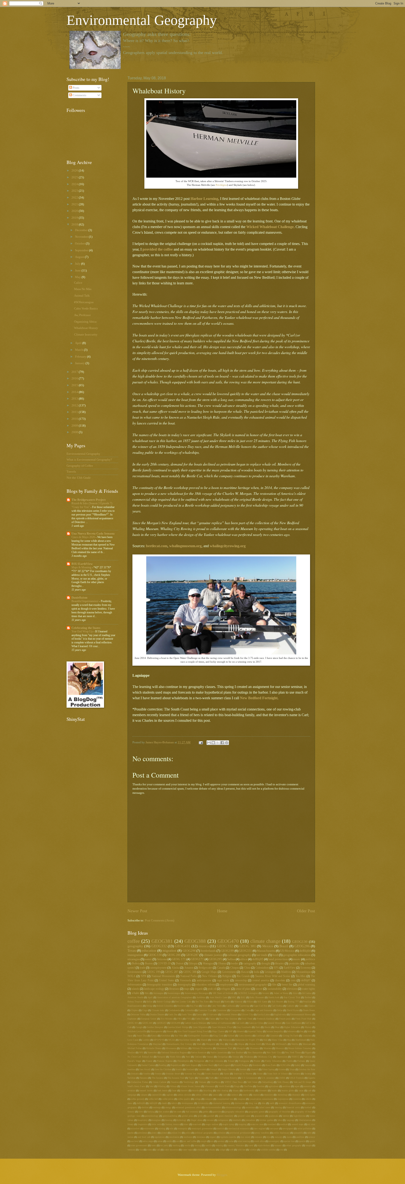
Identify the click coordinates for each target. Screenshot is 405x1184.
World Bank (224, 1086)
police (188, 1132)
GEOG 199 (153, 972)
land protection (278, 959)
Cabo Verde (216, 1005)
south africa (259, 1141)
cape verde (223, 980)
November (82, 236)
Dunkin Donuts (157, 1014)
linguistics (143, 1124)
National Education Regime (174, 1052)
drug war (253, 1103)
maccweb (197, 1124)
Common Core (205, 1010)
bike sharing (222, 1090)
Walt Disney (283, 1082)
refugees (225, 988)
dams (130, 1103)
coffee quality (184, 1099)
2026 (75, 170)
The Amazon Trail (176, 1078)
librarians (174, 988)
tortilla (208, 1145)
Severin (243, 1069)
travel (250, 1145)
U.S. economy (268, 1078)
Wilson (173, 1086)
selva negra (148, 1141)
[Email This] (208, 742)
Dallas (280, 1010)
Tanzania (144, 1078)
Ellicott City (247, 1014)
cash (225, 1094)
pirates (164, 1132)
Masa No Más (82, 289)
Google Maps (209, 972)
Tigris (191, 1078)
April (150, 997)
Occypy (235, 1056)
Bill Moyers (277, 1001)
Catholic (291, 1005)
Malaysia (227, 1040)
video (149, 1149)
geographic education (297, 955)
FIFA (179, 1018)
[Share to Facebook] (222, 742)
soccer (258, 988)
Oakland (198, 1056)
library (131, 1124)
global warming (306, 984)
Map (289, 1040)
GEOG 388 (189, 972)
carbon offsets (201, 1094)
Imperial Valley (255, 1031)
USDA (282, 1078)
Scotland (190, 1069)
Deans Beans (309, 1010)
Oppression (282, 1056)
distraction (240, 1103)
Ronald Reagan (241, 1065)
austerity (308, 1086)
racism (131, 1137)
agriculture (273, 1086)
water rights (308, 988)
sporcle (302, 1141)
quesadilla (298, 1132)
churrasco (296, 1094)
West (151, 1086)
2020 (75, 211)
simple (203, 1141)
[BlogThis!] (213, 742)
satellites (300, 1137)
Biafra (227, 1001)
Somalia (135, 1073)
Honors (170, 1031)
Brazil (283, 946)
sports (312, 1141)
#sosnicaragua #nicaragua (196, 993)
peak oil (212, 988)
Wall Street (252, 1082)
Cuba (247, 1010)
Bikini (250, 1001)
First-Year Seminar (228, 1018)
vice (141, 1149)
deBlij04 (305, 950)
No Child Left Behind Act (140, 1056)
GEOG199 (227, 950)
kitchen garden (266, 1120)
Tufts (211, 1078)
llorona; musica (172, 1124)
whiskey (201, 1149)
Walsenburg (267, 1082)
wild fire (241, 1149)
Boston (149, 963)
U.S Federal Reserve (227, 1078)
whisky (212, 1149)
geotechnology (151, 1116)
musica (204, 946)
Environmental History (301, 1014)
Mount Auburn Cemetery (300, 1048)
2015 (75, 385)
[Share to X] (217, 742)
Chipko (134, 1010)
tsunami (278, 1145)
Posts (75, 87)
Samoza (308, 1065)
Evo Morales (167, 1018)
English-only (280, 1014)
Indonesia (291, 1031)
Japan (130, 1035)
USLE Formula (296, 1078)
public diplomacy (281, 1132)
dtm (264, 1103)
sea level (135, 1141)
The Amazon (158, 1078)
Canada (221, 967)
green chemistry (226, 1116)
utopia (309, 1145)
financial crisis (293, 1107)
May (222, 1044)
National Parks (188, 976)
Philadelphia (183, 1061)
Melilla (294, 1044)
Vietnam (202, 1082)
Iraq (302, 1031)
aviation (131, 1090)
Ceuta (301, 1005)
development (187, 1103)
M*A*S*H (159, 1040)
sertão (169, 1141)
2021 (75, 204)
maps (187, 988)
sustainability (274, 988)
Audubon (200, 997)
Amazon (189, 967)
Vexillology (188, 1082)
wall (158, 1149)
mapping (242, 1124)
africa (243, 959)
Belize (149, 1001)
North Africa (175, 1056)
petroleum (142, 1132)
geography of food (302, 1111)
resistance (201, 1137)
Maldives (286, 972)
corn (293, 980)
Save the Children (163, 1069)
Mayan (241, 1044)
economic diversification (290, 1103)
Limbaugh (261, 1035)
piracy (154, 1132)
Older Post (306, 911)
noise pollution (304, 1128)
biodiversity (249, 1090)
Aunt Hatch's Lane (218, 997)
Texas (132, 950)
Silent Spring (268, 1069)
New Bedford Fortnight (259, 698)
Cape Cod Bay (260, 1005)
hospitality (143, 1120)
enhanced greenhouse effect (188, 1107)
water (148, 959)
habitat (286, 1116)
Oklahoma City (265, 1056)
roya (268, 1137)
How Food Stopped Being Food (192, 1031)
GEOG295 (215, 959)
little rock (156, 1124)
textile (187, 1145)
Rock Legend (224, 1065)
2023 (75, 190)
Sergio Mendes (228, 1069)
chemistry (268, 1094)
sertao (160, 1141)
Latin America (245, 1035)
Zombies (260, 1086)
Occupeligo (223, 1056)
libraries (279, 963)
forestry (131, 1111)
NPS (141, 1052)
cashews (234, 1094)
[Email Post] (200, 742)
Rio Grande (243, 976)
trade (142, 967)
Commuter (221, 1010)
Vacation (175, 1082)
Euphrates (132, 1018)
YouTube (248, 1086)
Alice (295, 993)
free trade (177, 1111)
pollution (221, 1132)
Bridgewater (205, 967)
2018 (75, 224)
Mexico (267, 946)
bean (174, 1090)
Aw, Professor (82, 315)
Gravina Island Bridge (178, 1027)
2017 (75, 372)
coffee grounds (137, 1099)
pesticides (294, 963)
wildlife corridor (268, 1149)
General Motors (274, 1023)
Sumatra (296, 1073)
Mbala (268, 1044)
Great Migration (200, 1027)
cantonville (157, 1094)
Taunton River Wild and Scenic (272, 976)
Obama (222, 963)
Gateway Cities (256, 1023)
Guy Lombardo (244, 1027)
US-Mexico (287, 950)
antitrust (286, 1086)
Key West (179, 1035)
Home (222, 911)
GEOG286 (302, 946)
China (247, 967)
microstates (149, 1128)
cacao (301, 1090)
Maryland (157, 1044)
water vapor (187, 1149)
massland (271, 1124)
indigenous (223, 1120)
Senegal (213, 1069)
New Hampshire (255, 1052)
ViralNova (215, 1082)
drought (265, 963)
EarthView (290, 967)
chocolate (280, 980)
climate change (265, 941)
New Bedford (237, 1052)
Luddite (146, 1040)
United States (166, 980)
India (256, 972)
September (82, 250)
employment (227, 984)
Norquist (161, 1056)
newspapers (288, 1128)
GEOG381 (162, 941)
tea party (164, 1145)
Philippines (199, 1061)
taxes (153, 1145)
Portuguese (244, 1061)
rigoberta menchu (228, 1137)
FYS (188, 1018)
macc (186, 1124)
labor (280, 1120)
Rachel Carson (148, 1065)
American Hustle (135, 997)
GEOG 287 (171, 972)
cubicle (308, 1099)
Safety (297, 1065)
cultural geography (239, 955)
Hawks (267, 1027)
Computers (236, 1010)
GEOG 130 (155, 955)
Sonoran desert (173, 1073)
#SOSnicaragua (84, 302)
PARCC (295, 1056)
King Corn (218, 1035)
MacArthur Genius (187, 1040)
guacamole (260, 1116)
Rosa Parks (271, 1065)
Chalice (311, 1005)
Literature (274, 1035)
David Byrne (293, 1010)
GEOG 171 (179, 959)
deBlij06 (141, 1103)
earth (272, 1103)
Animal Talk (82, 295)
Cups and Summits (263, 1010)
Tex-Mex (301, 976)
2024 (75, 184)
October (80, 243)
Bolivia (136, 963)
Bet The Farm (202, 1001)
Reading (163, 1065)
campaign (132, 1094)
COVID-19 (164, 963)
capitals (169, 1094)
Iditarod (240, 1031)
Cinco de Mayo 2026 (83, 537)
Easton (199, 1014)
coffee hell (153, 1099)
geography (135, 946)
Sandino (131, 1069)
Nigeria (308, 1052)
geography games (256, 1111)
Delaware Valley (138, 1014)
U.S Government (249, 1078)
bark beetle (162, 1090)
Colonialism (262, 967)
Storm (260, 1073)
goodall (210, 1116)
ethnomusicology (233, 1107)
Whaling (162, 1086)
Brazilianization (135, 1005)
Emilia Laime (263, 1014)
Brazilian (307, 1001)
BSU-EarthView (82, 563)
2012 (75, 405)
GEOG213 (162, 1023)
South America (212, 1073)
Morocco (280, 1048)
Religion (227, 976)
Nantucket (152, 1052)
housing (168, 1120)
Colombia (189, 1010)
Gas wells (240, 1023)
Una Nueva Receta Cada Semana (93, 533)
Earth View (187, 1014)
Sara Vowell (144, 1069)
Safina (231, 959)
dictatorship (203, 1103)
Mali (265, 1040)
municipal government (202, 1128)
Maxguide (210, 1044)
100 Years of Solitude (223, 993)
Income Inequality (274, 1031)
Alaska (175, 967)
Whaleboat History (86, 328)
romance (258, 1137)
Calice (78, 282)
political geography (204, 1132)
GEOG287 (192, 955)
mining (161, 1128)
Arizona (162, 959)
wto (281, 1149)
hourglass (156, 1120)
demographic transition (159, 984)
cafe (309, 1090)
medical (283, 1124)
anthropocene (204, 980)
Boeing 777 (293, 1001)
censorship (241, 980)
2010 (75, 418)
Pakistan (307, 1056)
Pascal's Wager (134, 1061)
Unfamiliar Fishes (139, 1082)
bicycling (207, 1090)
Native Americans (218, 1052)
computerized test (225, 1099)
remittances (174, 1137)
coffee (134, 941)
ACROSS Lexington (248, 993)
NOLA (131, 976)
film (274, 984)
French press (285, 1018)
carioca (215, 1094)
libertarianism (305, 1120)
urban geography (294, 1145)
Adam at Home (281, 993)
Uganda (311, 1078)
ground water (244, 1116)
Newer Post (137, 911)
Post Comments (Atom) (159, 920)
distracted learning (221, 1103)
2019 (75, 217)
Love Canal (133, 1040)
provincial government (240, 1132)
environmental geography (253, 984)
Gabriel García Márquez (195, 1023)
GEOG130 (300, 941)
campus (144, 1094)
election (145, 1107)
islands (135, 988)
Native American (198, 1052)
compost (209, 1099)
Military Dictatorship (202, 1048)
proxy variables (262, 1132)
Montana (267, 1048)
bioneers (263, 1090)
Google (139, 1027)
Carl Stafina (277, 1005)
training (219, 1145)
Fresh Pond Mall (303, 1018)
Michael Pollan (135, 1048)
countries (297, 1099)
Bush (204, 1005)
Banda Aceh (274, 997)
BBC (233, 997)
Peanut (149, 1061)
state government (139, 1145)
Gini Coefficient (293, 1023)
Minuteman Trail (224, 1048)
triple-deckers (264, 1145)
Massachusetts (266, 950)
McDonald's (281, 1044)
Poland (231, 1061)
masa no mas (257, 1124)
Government (229, 972)
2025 (75, 177)
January (80, 363)
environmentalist (213, 1107)
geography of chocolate (279, 1111)
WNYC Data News (234, 1082)
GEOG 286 (174, 955)
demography (184, 984)
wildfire (253, 1149)
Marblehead (300, 1040)
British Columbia (165, 1005)
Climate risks (158, 1010)
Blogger (222, 1174)
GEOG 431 (133, 1023)
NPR (143, 976)
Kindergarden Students (198, 1035)
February (81, 356)
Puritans (301, 1061)
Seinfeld (202, 1069)
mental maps (298, 1124)
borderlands (208, 950)
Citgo (144, 1010)
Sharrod (254, 1069)
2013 (75, 398)
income (210, 1120)
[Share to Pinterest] (226, 742)
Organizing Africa (85, 321)
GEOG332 (159, 946)
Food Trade (246, 1018)
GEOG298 (189, 950)
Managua (208, 963)
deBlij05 (257, 959)
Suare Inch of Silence (277, 1073)
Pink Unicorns (216, 1061)
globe (200, 1116)
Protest (257, 1061)
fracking (151, 1111)
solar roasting (243, 1141)
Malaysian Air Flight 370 (247, 1040)
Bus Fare (194, 1005)
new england (260, 1128)
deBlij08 (153, 1103)
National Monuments (163, 976)
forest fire (286, 984)
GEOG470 (228, 941)
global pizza (187, 1116)
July (78, 263)
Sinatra (282, 1069)
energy (168, 1107)
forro (141, 1111)
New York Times (293, 1052)
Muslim (131, 1052)
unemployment (158, 967)
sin (212, 1141)
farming (278, 1107)
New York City (273, 1052)
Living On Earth (291, 1035)
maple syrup (228, 1124)
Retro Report (191, 1065)
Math (199, 1044)
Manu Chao (277, 1040)
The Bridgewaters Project (88, 499)
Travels (71, 471)
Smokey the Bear (307, 1069)
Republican (176, 1065)
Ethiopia (193, 963)
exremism (250, 1107)
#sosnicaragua (173, 993)
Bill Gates (262, 1001)
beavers (184, 1090)
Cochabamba (174, 1010)
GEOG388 (195, 941)
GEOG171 (197, 959)
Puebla (289, 1061)
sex (177, 1141)
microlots (135, 1128)
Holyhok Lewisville (137, 1031)
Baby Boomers (257, 997)
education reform (205, 984)
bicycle (195, 1090)
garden (205, 1111)
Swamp (307, 1073)
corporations (283, 1099)
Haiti (257, 1027)
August (80, 257)
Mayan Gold (255, 1044)
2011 (75, 412)
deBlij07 (306, 980)
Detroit (180, 963)
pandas (131, 1132)
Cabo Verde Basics (86, 308)
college (197, 1099)
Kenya (154, 1035)
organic (199, 988)
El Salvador (212, 1014)
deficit (174, 1103)
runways (278, 1137)
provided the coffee (157, 249)
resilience (188, 1137)
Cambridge (244, 1005)
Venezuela (185, 980)
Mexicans (307, 1044)
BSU (243, 997)
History (308, 1027)
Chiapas (234, 967)
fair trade (261, 955)
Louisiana (307, 1035)
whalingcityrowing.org (228, 546)
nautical (220, 1128)
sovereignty (274, 1141)
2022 (75, 197)
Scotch (179, 1069)
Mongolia (241, 1048)
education (149, 950)
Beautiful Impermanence (85, 601)
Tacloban (132, 1078)
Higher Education (292, 1027)
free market (164, 1111)
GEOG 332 (225, 946)
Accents (265, 993)
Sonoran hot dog (192, 1073)
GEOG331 (245, 950)
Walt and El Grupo (302, 1082)
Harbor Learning (204, 199)
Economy (305, 967)
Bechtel (308, 997)
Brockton (181, 1005)
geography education (234, 1111)
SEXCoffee (285, 1065)
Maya (231, 1044)
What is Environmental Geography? (89, 459)
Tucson (201, 1078)
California (230, 1005)
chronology (282, 1094)
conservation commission (261, 1099)
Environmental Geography (142, 20)
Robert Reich (207, 1065)
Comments (79, 95)
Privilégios (221, 184)
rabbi (309, 1132)
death (164, 1103)
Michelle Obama (153, 1048)
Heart (277, 1027)
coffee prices (168, 1099)
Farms (212, 1018)
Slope (292, 1069)
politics (310, 959)
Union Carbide (160, 1082)
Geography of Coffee (80, 465)
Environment (135, 972)
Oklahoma (248, 1056)
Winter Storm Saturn (190, 1086)
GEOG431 (182, 946)
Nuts (188, 1056)
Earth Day (173, 1014)
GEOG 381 (248, 946)
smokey (221, 1141)
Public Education (273, 1061)
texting (198, 1145)
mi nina (311, 1124)
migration (169, 950)
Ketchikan (165, 1035)
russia (289, 1137)
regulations (159, 1137)
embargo (157, 1107)
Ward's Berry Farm (136, 1086)
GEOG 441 (147, 1023)
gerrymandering (170, 1116)
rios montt (245, 1137)
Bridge (149, 1005)
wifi (231, 1149)
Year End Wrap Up (82, 631)
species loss (289, 1141)
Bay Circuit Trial (292, 997)
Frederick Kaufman (266, 1018)
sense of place (243, 988)
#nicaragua (158, 993)
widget (222, 1149)
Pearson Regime (164, 1061)
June (78, 270)
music (296, 959)
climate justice (213, 955)
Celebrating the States (85, 628)
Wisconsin (209, 1086)
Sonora (158, 1073)
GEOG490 (175, 1023)
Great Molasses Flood (222, 1027)
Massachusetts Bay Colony (179, 1044)
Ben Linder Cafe (183, 1001)
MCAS (171, 1040)
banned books (146, 1090)
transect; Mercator (235, 1145)
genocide (217, 1111)
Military (184, 1048)
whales (135, 993)
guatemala (273, 1116)
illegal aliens (197, 1120)
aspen (297, 1086)
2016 (75, 378)
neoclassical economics (239, 1128)
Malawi (214, 1040)
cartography (249, 963)
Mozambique (303, 972)
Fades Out (200, 1018)
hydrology (181, 1120)
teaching (176, 1145)
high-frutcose (299, 1116)
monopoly (183, 1128)
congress (241, 1099)
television (292, 988)
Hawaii (245, 972)
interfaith (236, 1120)
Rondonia (257, 1065)
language (290, 1120)
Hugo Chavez (218, 1031)
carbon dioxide (184, 1094)
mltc (171, 1128)
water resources (171, 1149)
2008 (75, 432)
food (275, 955)
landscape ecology (154, 988)
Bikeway (238, 1001)
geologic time (134, 1116)
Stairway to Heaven (243, 1073)
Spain (226, 1073)
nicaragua (134, 959)
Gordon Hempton (155, 1027)
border (234, 963)
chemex (256, 1094)
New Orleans (209, 976)
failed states (264, 1107)
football (307, 1107)
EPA (276, 967)
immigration (135, 955)
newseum (274, 1128)
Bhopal (216, 1001)
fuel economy (192, 1111)
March (79, 349)
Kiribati (231, 1035)
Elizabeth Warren (229, 1014)
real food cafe (144, 1137)
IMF (231, 1031)
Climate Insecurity (86, 334)
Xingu (237, 1086)
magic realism (211, 1124)
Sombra (146, 1073)
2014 (75, 392)
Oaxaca (209, 1056)
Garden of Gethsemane (221, 1023)
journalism (250, 1120)
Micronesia (171, 1048)
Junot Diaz (142, 1035)
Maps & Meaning (81, 567)
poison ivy (176, 1132)
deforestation (135, 984)
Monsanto (254, 1048)
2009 (75, 425)
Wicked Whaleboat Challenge (270, 227)
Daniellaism (79, 597)
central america (260, 980)
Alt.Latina (306, 993)
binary (236, 1090)
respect (213, 1137)
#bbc (146, 993)
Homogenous (156, 1031)
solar (231, 1141)
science (311, 1137)
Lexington (270, 972)
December (81, 230)
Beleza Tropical (135, 1001)
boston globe (287, 1090)
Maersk (204, 1040)
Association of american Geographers (174, 997)
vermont (131, 1149)
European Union (148, 1018)
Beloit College (164, 1001)
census (246, 1094)
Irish (310, 1031)
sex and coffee (189, 1141)
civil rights (310, 1094)
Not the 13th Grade (79, 477)
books (274, 1090)
